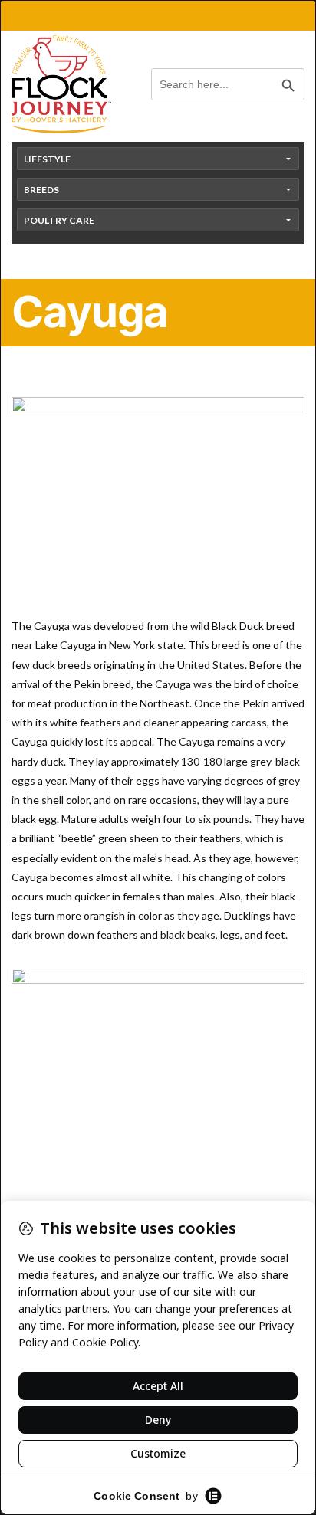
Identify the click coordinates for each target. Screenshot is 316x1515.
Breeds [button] (41, 189)
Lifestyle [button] (47, 159)
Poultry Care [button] (59, 220)
